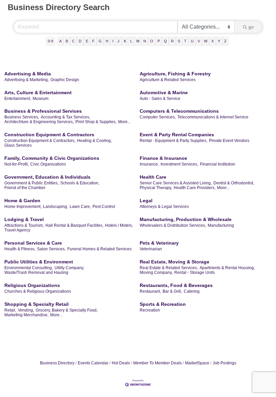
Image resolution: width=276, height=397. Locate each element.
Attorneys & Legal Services (164, 206)
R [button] (172, 41)
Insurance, (149, 164)
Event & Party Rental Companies (177, 134)
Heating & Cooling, (94, 140)
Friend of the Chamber (24, 187)
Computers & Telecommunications (179, 111)
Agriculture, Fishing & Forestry (175, 73)
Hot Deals (121, 363)
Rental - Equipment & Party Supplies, (173, 140)
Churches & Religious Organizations (37, 291)
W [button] (205, 41)
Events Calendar (93, 363)
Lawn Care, (80, 206)
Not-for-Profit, (16, 164)
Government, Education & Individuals (47, 177)
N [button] (144, 41)
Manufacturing (221, 225)
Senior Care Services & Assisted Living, (176, 183)
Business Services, (21, 117)
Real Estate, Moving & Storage (174, 261)
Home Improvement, (22, 206)
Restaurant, (150, 291)
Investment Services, (179, 164)
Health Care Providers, (194, 187)
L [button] (131, 41)
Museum (40, 98)
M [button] (137, 41)
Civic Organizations (48, 164)
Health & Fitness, (19, 249)
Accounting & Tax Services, (65, 117)
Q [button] (165, 41)
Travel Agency (17, 230)
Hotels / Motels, (119, 225)
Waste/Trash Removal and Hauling (36, 272)
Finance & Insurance (163, 158)
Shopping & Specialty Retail (36, 304)
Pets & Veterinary (159, 243)
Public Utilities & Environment (38, 261)
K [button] (125, 41)
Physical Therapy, (156, 187)
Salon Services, (51, 249)
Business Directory (57, 363)
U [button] (192, 41)
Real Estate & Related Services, (169, 267)
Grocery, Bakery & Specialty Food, (67, 310)
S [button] (179, 41)
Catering (192, 291)
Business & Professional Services (43, 111)
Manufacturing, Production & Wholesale (186, 219)
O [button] (151, 41)
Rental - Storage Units (194, 272)
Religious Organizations (32, 285)
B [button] (67, 41)
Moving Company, (156, 272)
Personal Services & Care (33, 243)
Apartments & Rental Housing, (227, 267)
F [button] (93, 41)
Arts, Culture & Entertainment (38, 92)
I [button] (112, 41)
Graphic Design (64, 79)
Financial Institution (217, 164)
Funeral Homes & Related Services (99, 249)
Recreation (150, 310)
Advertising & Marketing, (26, 79)
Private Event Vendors (229, 140)
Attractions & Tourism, (24, 225)
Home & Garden (22, 200)
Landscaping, (55, 206)
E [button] (87, 41)
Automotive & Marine (164, 92)
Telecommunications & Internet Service (212, 117)
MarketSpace (197, 363)
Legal (146, 200)
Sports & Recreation (163, 304)
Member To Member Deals (157, 363)
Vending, (26, 310)
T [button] (185, 41)
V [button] (199, 41)
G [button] (100, 41)
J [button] (118, 41)
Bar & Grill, (172, 291)
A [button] (60, 41)
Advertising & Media (27, 73)
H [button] (107, 41)
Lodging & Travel (24, 219)
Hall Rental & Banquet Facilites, (74, 225)
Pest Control (104, 206)
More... (124, 121)
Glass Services (18, 145)
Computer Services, (158, 117)
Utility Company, (69, 267)
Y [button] (219, 41)
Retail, (10, 310)
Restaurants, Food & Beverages (176, 285)
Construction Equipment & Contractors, (39, 140)
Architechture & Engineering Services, (39, 121)
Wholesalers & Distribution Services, (173, 225)
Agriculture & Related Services (168, 79)
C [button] (73, 41)
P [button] (159, 41)
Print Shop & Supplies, (95, 121)
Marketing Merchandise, (26, 315)
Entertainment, (17, 98)
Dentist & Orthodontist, (233, 183)
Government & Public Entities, (31, 183)
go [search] (251, 27)
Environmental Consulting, (28, 267)
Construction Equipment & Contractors (49, 134)
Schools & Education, (79, 183)
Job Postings (224, 363)
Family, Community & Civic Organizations (51, 158)
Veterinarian (151, 249)
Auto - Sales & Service (160, 98)
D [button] (80, 41)
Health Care (153, 177)
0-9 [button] (50, 41)
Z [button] (225, 41)
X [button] (212, 41)
